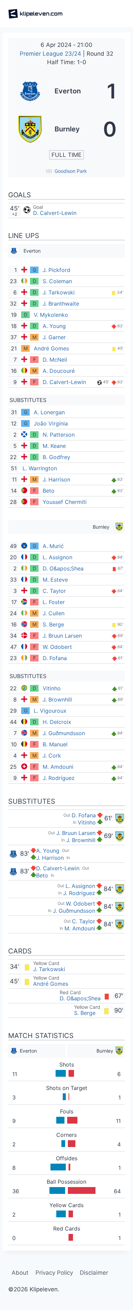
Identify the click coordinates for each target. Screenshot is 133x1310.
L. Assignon (57, 557)
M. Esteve (55, 579)
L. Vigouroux (50, 710)
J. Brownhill (57, 699)
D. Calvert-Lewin (54, 213)
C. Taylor (54, 590)
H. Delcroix (57, 721)
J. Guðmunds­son (64, 733)
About (20, 1272)
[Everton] (66, 91)
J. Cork (52, 755)
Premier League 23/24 (51, 53)
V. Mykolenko (51, 314)
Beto (49, 490)
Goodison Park (71, 171)
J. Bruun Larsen (62, 635)
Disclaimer (94, 1272)
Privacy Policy (54, 1272)
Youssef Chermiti (65, 501)
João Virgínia (51, 423)
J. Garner (54, 337)
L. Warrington (40, 468)
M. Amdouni (58, 766)
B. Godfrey (56, 457)
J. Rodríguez (59, 778)
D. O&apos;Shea (63, 568)
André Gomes (51, 348)
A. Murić (53, 546)
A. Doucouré (59, 370)
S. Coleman (57, 281)
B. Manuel (55, 744)
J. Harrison (56, 479)
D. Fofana (55, 658)
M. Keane (54, 445)
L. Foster (54, 602)
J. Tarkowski (59, 292)
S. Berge (53, 624)
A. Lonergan (49, 412)
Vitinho (52, 688)
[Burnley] (66, 129)
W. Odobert (57, 646)
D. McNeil (55, 359)
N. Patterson (59, 434)
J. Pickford (56, 270)
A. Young (54, 326)
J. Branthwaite (61, 303)
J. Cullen (53, 613)
